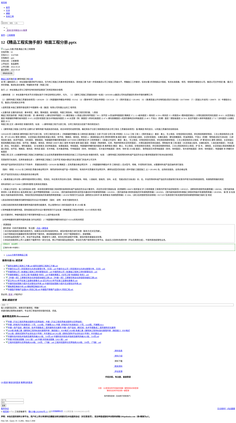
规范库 (4, 3)
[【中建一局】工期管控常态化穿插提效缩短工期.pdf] (29, 278)
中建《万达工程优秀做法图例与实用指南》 (64, 322)
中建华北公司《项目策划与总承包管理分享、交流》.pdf (81, 269)
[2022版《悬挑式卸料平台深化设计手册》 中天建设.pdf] (30, 333)
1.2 (7, 255)
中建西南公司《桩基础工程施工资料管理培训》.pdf (75, 272)
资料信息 (118, 351)
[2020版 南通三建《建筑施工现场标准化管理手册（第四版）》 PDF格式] (37, 331)
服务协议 (5, 409)
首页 (8, 8)
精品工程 (5, 79)
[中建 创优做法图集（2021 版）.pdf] (22, 339)
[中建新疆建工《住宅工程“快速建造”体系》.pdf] (27, 275)
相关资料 (118, 366)
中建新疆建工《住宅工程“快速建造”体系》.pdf (69, 275)
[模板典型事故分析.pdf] (16, 287)
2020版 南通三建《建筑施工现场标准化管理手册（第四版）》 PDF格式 (99, 331)
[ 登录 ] (10, 294)
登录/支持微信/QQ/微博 (16, 30)
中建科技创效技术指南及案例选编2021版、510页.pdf (76, 336)
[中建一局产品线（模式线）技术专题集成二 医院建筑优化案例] (34, 328)
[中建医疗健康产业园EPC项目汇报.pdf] (23, 289)
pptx (10, 255)
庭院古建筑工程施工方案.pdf (45, 266)
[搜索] (2, 21)
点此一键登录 (42, 228)
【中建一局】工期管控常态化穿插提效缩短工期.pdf (75, 278)
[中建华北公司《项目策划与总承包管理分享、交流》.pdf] (31, 269)
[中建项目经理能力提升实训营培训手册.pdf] (25, 284)
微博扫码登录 (26, 382)
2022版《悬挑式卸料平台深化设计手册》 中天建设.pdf (78, 333)
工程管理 (11, 35)
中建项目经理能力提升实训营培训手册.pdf (63, 284)
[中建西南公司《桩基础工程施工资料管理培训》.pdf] (29, 272)
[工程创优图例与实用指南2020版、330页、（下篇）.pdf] (30, 342)
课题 (8, 13)
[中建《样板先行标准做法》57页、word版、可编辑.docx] (31, 325)
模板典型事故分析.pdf (36, 287)
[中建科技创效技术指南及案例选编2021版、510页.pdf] (30, 336)
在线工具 (10, 16)
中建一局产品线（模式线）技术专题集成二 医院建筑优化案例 (89, 328)
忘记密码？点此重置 (226, 409)
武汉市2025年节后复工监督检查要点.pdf (60, 281)
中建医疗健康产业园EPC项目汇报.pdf (57, 289)
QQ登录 (4, 382)
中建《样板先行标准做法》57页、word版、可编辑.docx (80, 325)
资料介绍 (118, 356)
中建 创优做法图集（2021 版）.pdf (53, 339)
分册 (31, 79)
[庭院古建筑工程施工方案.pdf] (19, 266)
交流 (8, 10)
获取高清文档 (7, 73)
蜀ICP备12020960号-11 (38, 412)
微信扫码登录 (14, 382)
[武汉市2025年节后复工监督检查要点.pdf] (24, 281)
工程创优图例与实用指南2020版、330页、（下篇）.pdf (78, 342)
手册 (15, 79)
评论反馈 (118, 371)
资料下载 (118, 361)
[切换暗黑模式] (7, 28)
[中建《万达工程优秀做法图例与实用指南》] (26, 322)
